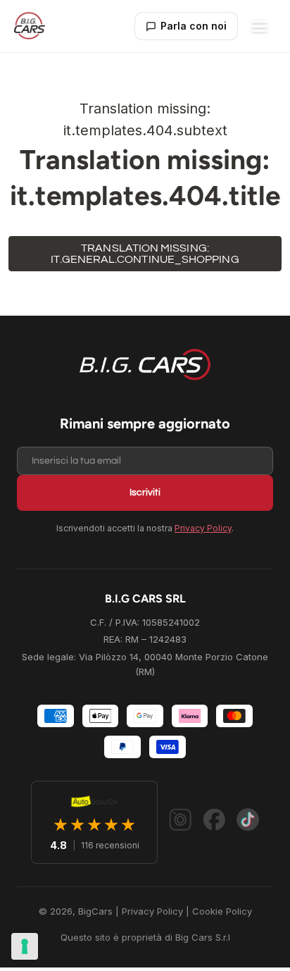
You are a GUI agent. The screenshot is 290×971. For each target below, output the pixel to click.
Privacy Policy (203, 528)
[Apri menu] (260, 26)
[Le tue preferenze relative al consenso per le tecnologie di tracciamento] (24, 946)
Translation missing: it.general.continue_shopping (145, 253)
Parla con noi (193, 26)
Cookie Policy (222, 911)
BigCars (95, 911)
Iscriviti (145, 492)
